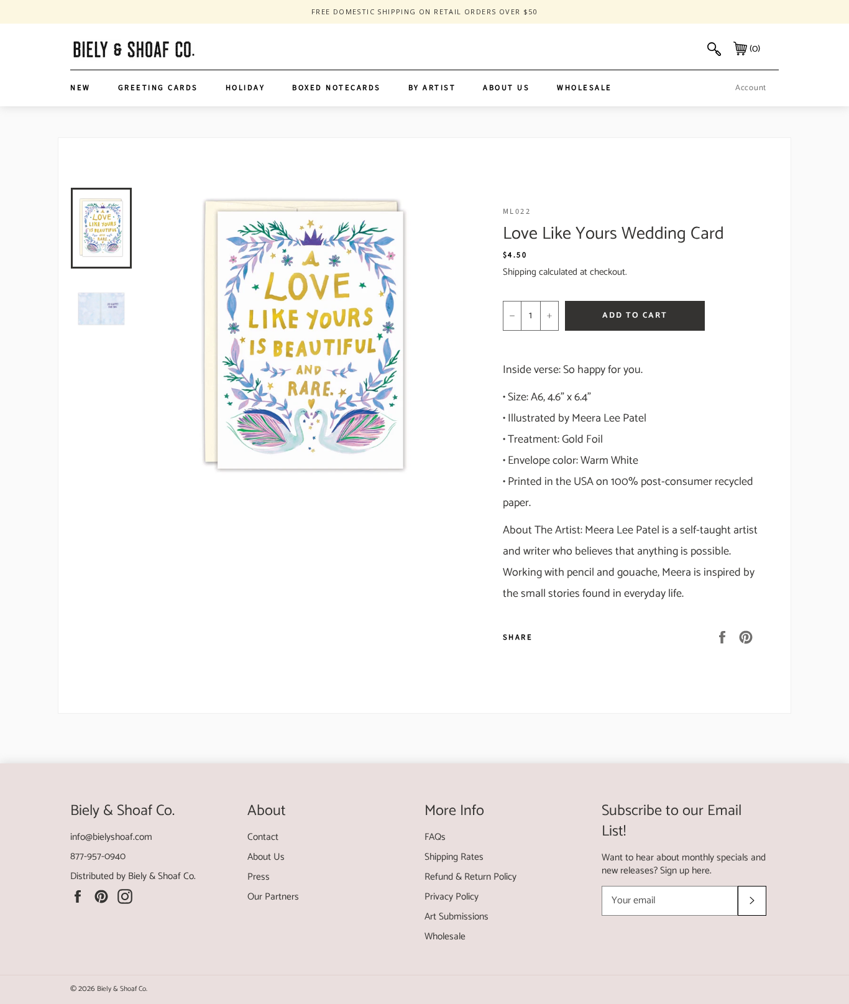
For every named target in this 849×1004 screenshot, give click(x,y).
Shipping (519, 272)
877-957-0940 (98, 856)
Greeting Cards (158, 87)
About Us (506, 87)
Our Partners (273, 897)
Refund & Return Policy (470, 877)
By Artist (432, 87)
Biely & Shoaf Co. (162, 876)
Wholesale (584, 87)
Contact (262, 837)
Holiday (245, 87)
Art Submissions (456, 916)
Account (750, 87)
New (80, 87)
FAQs (435, 837)
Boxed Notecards (336, 87)
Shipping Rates (454, 857)
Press (258, 877)
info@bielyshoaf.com (111, 837)
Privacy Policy (451, 897)
